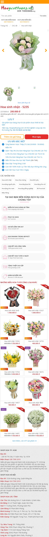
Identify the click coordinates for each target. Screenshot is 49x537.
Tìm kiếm (43, 16)
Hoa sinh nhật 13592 (12, 341)
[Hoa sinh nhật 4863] (36, 389)
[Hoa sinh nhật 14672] (36, 358)
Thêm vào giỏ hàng (12, 137)
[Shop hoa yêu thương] (16, 12)
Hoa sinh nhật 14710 (36, 341)
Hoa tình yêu (34, 180)
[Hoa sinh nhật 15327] (36, 296)
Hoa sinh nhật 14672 (36, 372)
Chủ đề (14, 26)
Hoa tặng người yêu (8, 184)
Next (45, 52)
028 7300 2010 (15, 459)
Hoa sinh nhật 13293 (36, 433)
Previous (4, 52)
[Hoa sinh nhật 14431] (12, 419)
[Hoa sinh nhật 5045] (12, 296)
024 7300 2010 (15, 481)
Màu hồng (5, 193)
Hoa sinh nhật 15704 (12, 372)
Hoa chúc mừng (20, 180)
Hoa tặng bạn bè (24, 184)
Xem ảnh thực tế (24, 103)
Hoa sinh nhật (26, 26)
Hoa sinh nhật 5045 (12, 310)
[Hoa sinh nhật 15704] (12, 358)
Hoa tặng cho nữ (40, 184)
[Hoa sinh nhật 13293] (36, 419)
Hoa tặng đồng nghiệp (25, 188)
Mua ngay (36, 137)
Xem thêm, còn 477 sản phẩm (23, 441)
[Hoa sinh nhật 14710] (36, 327)
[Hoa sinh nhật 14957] (12, 389)
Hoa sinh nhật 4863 (36, 403)
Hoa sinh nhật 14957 (12, 403)
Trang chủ (4, 26)
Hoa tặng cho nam (8, 188)
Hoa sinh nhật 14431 (12, 433)
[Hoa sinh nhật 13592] (12, 327)
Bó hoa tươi (41, 188)
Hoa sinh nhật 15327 (36, 310)
